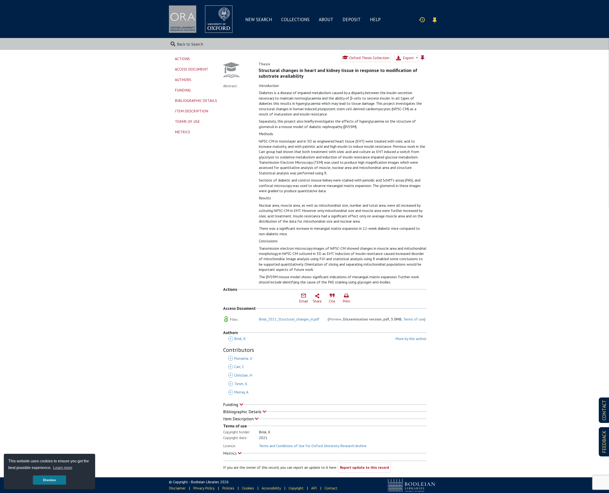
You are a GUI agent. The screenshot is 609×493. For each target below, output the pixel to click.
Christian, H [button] (240, 375)
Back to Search (190, 44)
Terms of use (413, 319)
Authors (183, 79)
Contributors (238, 350)
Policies (228, 488)
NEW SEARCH (258, 19)
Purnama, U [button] (240, 358)
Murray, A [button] (238, 392)
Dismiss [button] (49, 480)
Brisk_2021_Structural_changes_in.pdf (289, 319)
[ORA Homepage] (182, 19)
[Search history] (422, 19)
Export (408, 57)
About (326, 19)
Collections (295, 19)
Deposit (352, 19)
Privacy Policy (204, 488)
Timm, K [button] (238, 383)
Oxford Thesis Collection (368, 57)
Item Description (239, 418)
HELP (375, 19)
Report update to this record (364, 467)
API (314, 488)
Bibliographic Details (243, 411)
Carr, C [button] (236, 366)
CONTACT (604, 410)
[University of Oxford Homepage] (218, 19)
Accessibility (271, 488)
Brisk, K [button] (237, 338)
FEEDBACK (604, 442)
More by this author (411, 338)
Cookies (248, 488)
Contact (330, 488)
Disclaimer (177, 488)
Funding (231, 404)
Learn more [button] (62, 468)
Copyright (296, 488)
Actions (182, 58)
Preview (335, 319)
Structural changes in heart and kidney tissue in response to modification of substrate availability (338, 73)
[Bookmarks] (434, 20)
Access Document (191, 69)
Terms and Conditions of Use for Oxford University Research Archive (313, 445)
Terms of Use (187, 121)
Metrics (230, 453)
